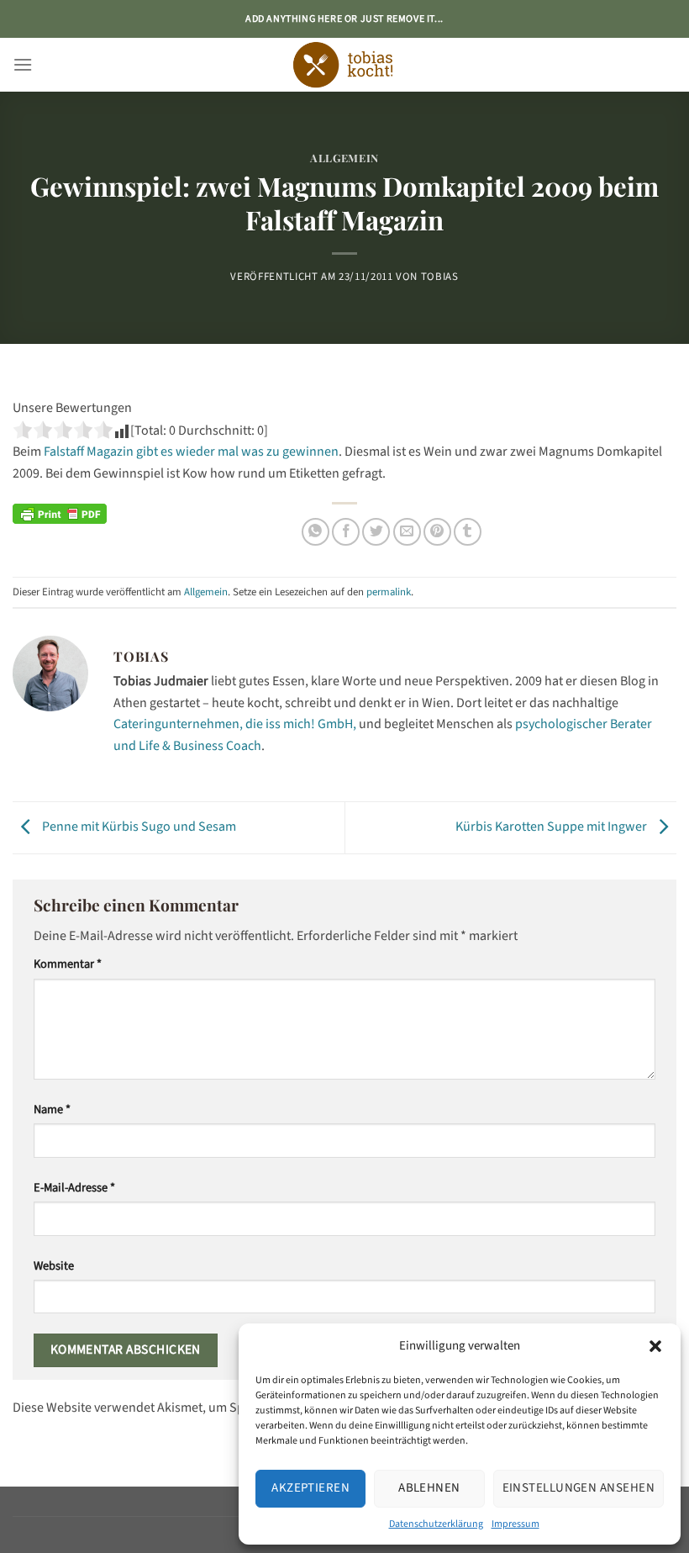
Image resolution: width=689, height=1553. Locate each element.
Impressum (515, 1524)
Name (52, 1109)
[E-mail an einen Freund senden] (407, 532)
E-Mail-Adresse (74, 1187)
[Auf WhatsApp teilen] (315, 532)
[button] (655, 1346)
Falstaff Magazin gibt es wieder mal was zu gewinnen (191, 451)
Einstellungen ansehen (578, 1488)
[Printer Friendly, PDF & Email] (60, 512)
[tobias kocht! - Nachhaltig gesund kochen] (344, 65)
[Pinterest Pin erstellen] (437, 532)
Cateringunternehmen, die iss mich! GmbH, (234, 724)
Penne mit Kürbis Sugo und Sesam (137, 827)
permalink (388, 592)
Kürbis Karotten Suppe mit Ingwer (552, 827)
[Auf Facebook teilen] (346, 532)
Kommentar (68, 964)
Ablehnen (429, 1488)
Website (54, 1266)
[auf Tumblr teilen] (467, 532)
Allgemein (344, 158)
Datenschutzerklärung (436, 1524)
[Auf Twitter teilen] (376, 532)
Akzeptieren (310, 1488)
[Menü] (23, 64)
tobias (440, 276)
